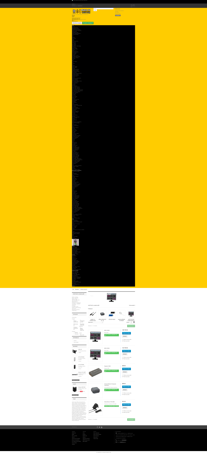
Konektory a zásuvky (75, 55)
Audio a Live (74, 95)
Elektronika (77, 289)
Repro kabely (74, 44)
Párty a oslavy (74, 238)
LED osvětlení (74, 255)
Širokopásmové (74, 143)
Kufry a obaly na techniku (76, 160)
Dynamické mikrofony (75, 75)
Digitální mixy (74, 97)
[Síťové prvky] (112, 314)
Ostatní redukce (74, 61)
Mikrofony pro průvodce (75, 71)
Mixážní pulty (74, 93)
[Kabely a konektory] (93, 314)
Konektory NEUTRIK (75, 34)
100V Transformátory (75, 125)
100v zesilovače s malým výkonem (77, 89)
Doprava (75, 340)
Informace (76, 337)
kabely (84, 406)
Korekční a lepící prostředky (76, 307)
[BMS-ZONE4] (95, 337)
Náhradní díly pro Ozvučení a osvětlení (78, 229)
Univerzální (73, 144)
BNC (72, 60)
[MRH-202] (74, 351)
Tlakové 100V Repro (75, 157)
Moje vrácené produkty (97, 434)
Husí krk (73, 77)
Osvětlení (73, 254)
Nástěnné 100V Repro (75, 156)
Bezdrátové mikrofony (75, 69)
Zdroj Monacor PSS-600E (109, 401)
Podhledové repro (74, 145)
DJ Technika (74, 106)
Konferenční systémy (75, 74)
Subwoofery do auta (75, 32)
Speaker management (75, 111)
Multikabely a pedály (75, 51)
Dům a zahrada (74, 435)
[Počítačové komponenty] (131, 314)
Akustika (73, 237)
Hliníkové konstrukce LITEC (76, 269)
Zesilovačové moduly (75, 133)
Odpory (73, 126)
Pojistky (73, 231)
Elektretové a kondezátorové (76, 78)
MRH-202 (80, 349)
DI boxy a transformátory (76, 108)
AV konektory (74, 53)
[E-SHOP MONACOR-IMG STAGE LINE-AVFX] (103, 2)
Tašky (73, 164)
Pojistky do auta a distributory (76, 30)
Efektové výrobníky (75, 262)
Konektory (73, 132)
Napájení (73, 65)
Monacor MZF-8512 (81, 387)
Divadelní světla (74, 258)
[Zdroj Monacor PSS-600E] (95, 408)
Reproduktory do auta (75, 28)
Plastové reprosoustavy (75, 147)
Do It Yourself (74, 226)
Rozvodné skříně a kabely (76, 56)
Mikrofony (73, 68)
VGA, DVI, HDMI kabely (76, 274)
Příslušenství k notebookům (76, 277)
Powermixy (73, 98)
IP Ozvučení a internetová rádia (77, 105)
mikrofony (82, 407)
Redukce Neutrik (74, 66)
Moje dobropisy (96, 435)
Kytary (73, 222)
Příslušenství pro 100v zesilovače (77, 90)
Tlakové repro (74, 146)
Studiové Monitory (75, 198)
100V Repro (74, 199)
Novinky (75, 346)
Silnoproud (73, 54)
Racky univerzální (75, 162)
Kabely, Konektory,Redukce (76, 33)
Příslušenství (74, 163)
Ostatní (73, 39)
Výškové (73, 140)
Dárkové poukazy (74, 225)
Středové (73, 139)
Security (73, 246)
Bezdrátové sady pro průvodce (77, 73)
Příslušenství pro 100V (75, 136)
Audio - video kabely (75, 272)
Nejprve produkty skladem (82, 329)
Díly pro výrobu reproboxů (79, 413)
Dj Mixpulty (73, 94)
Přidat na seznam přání (127, 339)
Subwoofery (74, 101)
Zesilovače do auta (75, 27)
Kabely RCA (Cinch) (75, 41)
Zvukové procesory (75, 107)
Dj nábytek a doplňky (75, 166)
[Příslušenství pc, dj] (102, 314)
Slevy (74, 384)
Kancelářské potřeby (75, 281)
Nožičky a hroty (74, 130)
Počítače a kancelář (75, 270)
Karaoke (73, 224)
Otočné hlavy (74, 259)
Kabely (73, 40)
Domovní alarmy (74, 247)
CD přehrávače (74, 102)
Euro (131, 6)
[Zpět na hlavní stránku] (73, 289)
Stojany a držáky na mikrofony (77, 165)
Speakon (73, 37)
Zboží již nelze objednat (76, 438)
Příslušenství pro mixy (75, 99)
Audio (73, 25)
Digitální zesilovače (75, 92)
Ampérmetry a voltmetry (76, 233)
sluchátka (81, 406)
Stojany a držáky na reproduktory (77, 159)
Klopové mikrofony (75, 79)
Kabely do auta (74, 31)
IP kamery (73, 280)
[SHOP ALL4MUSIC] (82, 11)
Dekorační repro (74, 200)
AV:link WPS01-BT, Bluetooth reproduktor (110, 384)
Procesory (73, 113)
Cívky (73, 123)
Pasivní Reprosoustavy (75, 196)
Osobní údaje (96, 438)
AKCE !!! (73, 437)
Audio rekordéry (74, 119)
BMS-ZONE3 (107, 348)
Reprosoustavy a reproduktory (76, 121)
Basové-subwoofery (75, 137)
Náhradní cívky (74, 142)
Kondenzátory (74, 129)
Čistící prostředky (75, 236)
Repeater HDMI (107, 366)
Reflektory (73, 265)
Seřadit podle (90, 322)
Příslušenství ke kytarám (76, 223)
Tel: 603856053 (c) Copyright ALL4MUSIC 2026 (103, 452)
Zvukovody (73, 168)
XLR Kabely (74, 43)
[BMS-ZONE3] (95, 354)
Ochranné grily (74, 134)
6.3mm (73, 59)
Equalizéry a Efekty (75, 112)
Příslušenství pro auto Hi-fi (76, 29)
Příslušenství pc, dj (75, 276)
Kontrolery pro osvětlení (75, 261)
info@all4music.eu (123, 442)
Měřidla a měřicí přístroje (76, 232)
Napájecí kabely (74, 273)
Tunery (73, 103)
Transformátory (74, 124)
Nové (76, 332)
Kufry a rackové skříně (75, 161)
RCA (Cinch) (74, 38)
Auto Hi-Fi (73, 26)
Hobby (73, 434)
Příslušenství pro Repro (75, 122)
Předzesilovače (74, 109)
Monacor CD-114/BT (82, 372)
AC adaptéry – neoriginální (76, 278)
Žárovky (73, 256)
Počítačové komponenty (76, 309)
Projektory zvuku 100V (75, 155)
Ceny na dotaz (74, 442)
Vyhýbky (73, 167)
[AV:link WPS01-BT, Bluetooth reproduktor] (95, 390)
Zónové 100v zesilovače (76, 86)
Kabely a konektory (75, 271)
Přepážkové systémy (75, 70)
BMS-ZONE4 (107, 330)
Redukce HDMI (74, 67)
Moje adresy (96, 437)
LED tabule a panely (75, 260)
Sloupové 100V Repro (75, 201)
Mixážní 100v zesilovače (76, 87)
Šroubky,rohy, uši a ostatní (76, 135)
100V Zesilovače (74, 85)
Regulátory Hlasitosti (75, 127)
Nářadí (73, 234)
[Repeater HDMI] (95, 372)
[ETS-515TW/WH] (74, 359)
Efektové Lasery (74, 263)
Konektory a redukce (75, 57)
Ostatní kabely (74, 52)
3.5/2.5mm (73, 58)
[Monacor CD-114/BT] (74, 374)
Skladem (73, 444)
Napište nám (85, 435)
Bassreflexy (74, 131)
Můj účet (95, 431)
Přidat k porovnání (126, 358)
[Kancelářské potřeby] (121, 314)
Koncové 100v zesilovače (76, 88)
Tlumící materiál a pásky (76, 169)
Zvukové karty (74, 310)
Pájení (73, 235)
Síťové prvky (74, 279)
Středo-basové (74, 138)
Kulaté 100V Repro (75, 202)
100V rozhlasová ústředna (76, 91)
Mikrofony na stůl (74, 76)
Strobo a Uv (74, 257)
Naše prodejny (76, 342)
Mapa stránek (85, 441)
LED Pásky (74, 264)
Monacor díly (74, 227)
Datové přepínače (74, 275)
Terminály (73, 128)
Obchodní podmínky (86, 438)
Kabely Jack (74, 42)
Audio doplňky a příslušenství (76, 158)
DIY (72, 230)
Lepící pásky (74, 308)
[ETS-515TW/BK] (74, 367)
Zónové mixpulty (74, 96)
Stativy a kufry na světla (76, 266)
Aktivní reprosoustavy (75, 197)
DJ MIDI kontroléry (75, 104)
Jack (72, 35)
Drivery (73, 141)
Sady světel (74, 268)
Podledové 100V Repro (75, 154)
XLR (72, 36)
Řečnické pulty (74, 72)
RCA (72, 62)
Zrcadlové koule (74, 267)
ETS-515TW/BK (81, 364)
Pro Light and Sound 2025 (76, 441)
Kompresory (74, 110)
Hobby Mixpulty (74, 100)
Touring (73, 120)
